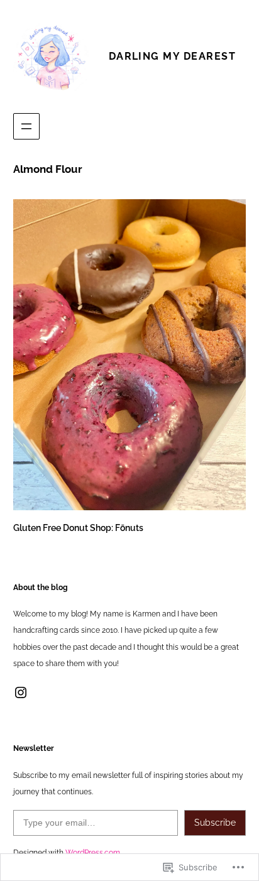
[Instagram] (20, 692)
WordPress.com (92, 852)
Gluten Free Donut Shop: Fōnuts (78, 527)
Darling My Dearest (172, 56)
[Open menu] (26, 126)
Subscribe (215, 823)
